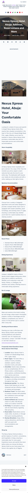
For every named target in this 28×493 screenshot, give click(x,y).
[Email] (17, 12)
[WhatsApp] (15, 12)
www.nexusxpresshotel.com (10, 342)
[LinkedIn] (16, 42)
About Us (22, 6)
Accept (14, 481)
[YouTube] (19, 12)
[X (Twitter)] (8, 12)
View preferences (14, 489)
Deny (14, 485)
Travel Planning (7, 6)
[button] (25, 466)
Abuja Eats (9, 5)
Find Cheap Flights (14, 8)
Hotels (14, 5)
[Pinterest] (22, 12)
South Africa (15, 6)
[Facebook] (5, 12)
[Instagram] (10, 12)
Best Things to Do (21, 5)
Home (3, 5)
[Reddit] (20, 42)
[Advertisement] (14, 66)
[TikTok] (12, 12)
